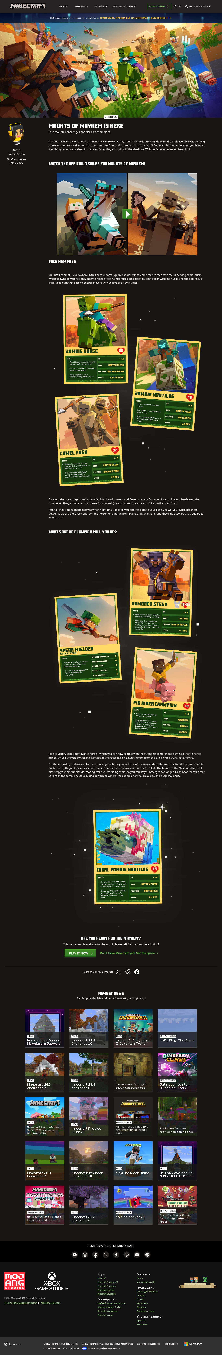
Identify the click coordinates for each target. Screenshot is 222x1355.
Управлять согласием (50, 1303)
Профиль (141, 1320)
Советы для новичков (147, 1291)
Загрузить (141, 1307)
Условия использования (148, 1344)
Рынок (140, 1278)
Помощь (141, 1295)
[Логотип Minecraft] (28, 6)
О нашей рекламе (51, 1348)
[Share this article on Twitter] (118, 971)
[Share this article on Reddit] (127, 971)
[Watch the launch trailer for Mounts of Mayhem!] (127, 214)
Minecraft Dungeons (106, 1286)
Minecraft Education (106, 1294)
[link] (74, 1254)
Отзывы (140, 1299)
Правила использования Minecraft (20, 1303)
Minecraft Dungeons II (107, 1282)
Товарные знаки (170, 1344)
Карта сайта (142, 1303)
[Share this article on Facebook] (136, 971)
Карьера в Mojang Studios (109, 1307)
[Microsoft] (193, 1344)
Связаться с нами (145, 1311)
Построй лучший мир (107, 1311)
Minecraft (101, 1278)
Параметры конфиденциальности (104, 1348)
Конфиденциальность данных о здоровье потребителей (107, 1344)
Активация (142, 1324)
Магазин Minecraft (146, 1282)
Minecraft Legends (105, 1290)
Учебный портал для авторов (111, 1303)
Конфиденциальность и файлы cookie (60, 1344)
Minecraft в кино (105, 1315)
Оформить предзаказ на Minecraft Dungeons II (134, 17)
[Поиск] (178, 6)
